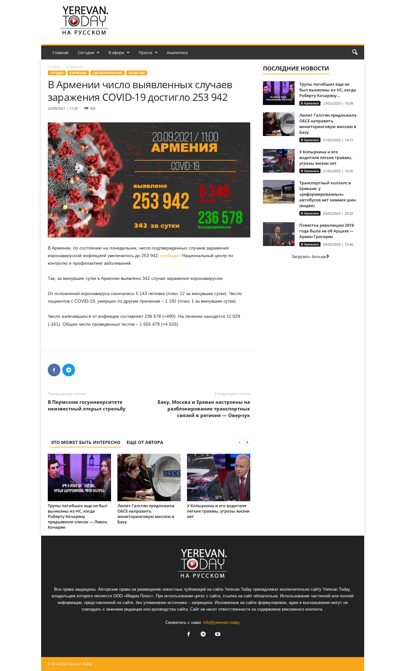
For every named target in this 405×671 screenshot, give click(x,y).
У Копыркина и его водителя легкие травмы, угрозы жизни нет (218, 511)
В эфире (116, 52)
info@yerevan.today (221, 622)
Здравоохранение (107, 73)
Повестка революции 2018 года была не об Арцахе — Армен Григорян (326, 230)
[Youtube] (217, 634)
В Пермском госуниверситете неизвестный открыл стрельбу (87, 405)
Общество (136, 73)
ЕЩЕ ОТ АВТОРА (145, 442)
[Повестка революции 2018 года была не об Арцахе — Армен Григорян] (279, 234)
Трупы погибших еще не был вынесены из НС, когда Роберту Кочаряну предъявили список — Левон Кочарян (77, 516)
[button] (355, 52)
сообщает (170, 255)
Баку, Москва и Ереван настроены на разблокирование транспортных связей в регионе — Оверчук (204, 408)
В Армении (78, 73)
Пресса (145, 52)
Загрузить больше (308, 256)
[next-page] (247, 442)
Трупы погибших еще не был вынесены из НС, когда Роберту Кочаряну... (327, 89)
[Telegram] (68, 370)
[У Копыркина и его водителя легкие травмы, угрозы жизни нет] (218, 477)
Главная (60, 52)
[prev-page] (239, 442)
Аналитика (177, 52)
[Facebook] (54, 370)
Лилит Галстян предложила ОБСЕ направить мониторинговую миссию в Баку (146, 514)
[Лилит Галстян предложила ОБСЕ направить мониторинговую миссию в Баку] (149, 477)
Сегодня (86, 52)
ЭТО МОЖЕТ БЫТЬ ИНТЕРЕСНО (85, 442)
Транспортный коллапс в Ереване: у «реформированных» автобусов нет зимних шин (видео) (327, 194)
